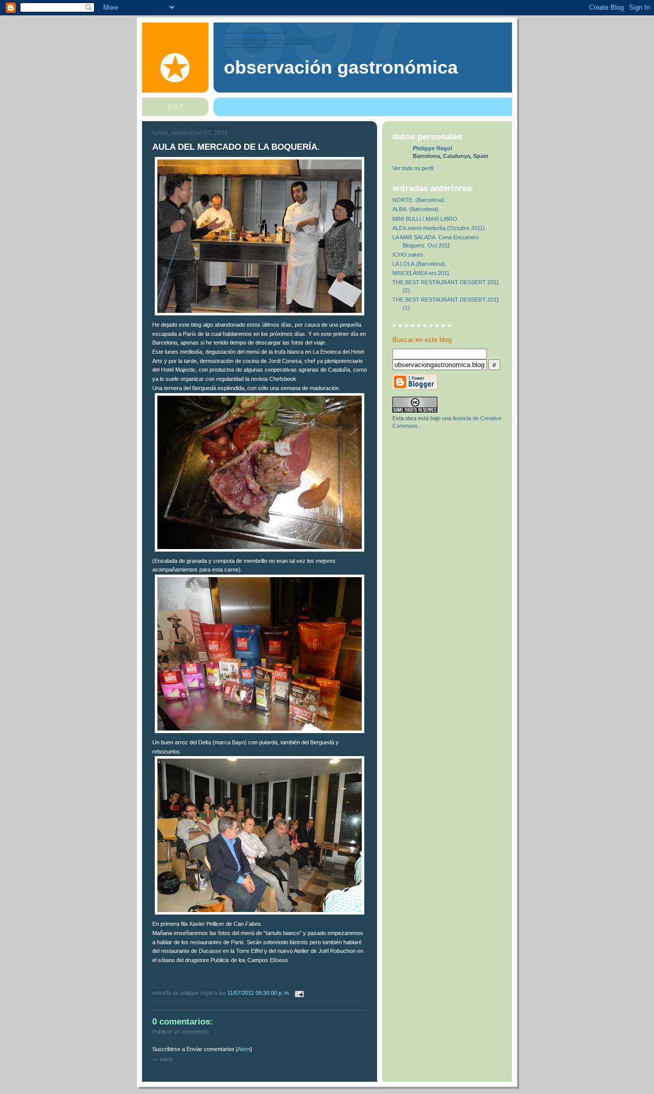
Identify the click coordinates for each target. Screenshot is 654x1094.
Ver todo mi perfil (412, 168)
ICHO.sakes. (408, 255)
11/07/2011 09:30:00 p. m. (259, 993)
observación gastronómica (341, 67)
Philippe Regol (432, 148)
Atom (244, 1049)
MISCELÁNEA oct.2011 (421, 273)
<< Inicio (162, 1059)
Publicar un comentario (180, 1032)
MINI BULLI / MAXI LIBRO (424, 219)
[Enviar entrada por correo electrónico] (298, 993)
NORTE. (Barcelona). (419, 200)
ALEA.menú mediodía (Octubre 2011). (439, 228)
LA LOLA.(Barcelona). (419, 264)
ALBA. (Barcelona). (416, 209)
